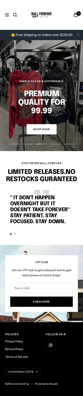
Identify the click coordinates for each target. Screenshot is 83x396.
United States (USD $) (21, 371)
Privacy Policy (14, 341)
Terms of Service (16, 357)
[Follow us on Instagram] (50, 345)
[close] (78, 34)
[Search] (15, 15)
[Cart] (76, 15)
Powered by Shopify (46, 383)
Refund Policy (14, 349)
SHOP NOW (41, 129)
